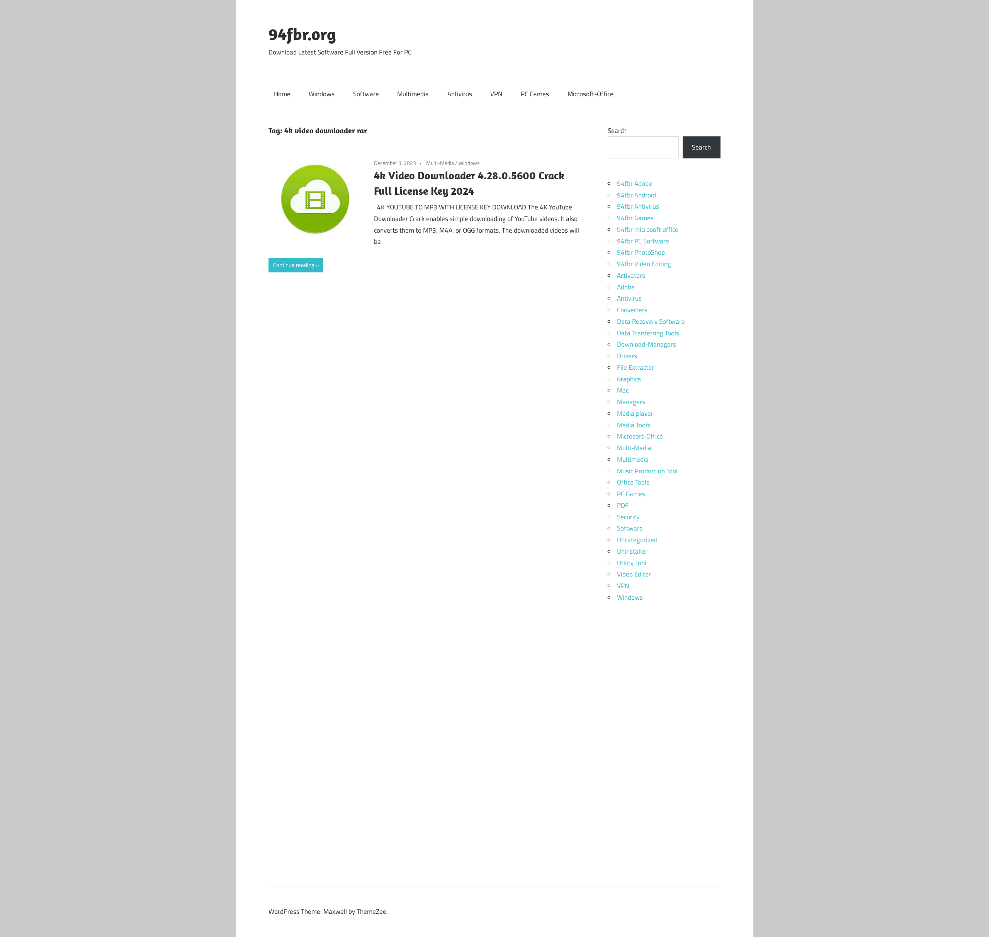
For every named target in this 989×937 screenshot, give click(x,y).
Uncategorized (637, 540)
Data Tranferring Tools (648, 333)
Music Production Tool (647, 471)
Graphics (629, 379)
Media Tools (633, 425)
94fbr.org (302, 34)
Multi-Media (440, 163)
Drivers (627, 356)
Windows (322, 94)
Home (282, 94)
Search (617, 131)
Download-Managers (646, 344)
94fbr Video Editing (644, 264)
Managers (631, 402)
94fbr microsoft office (647, 229)
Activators (631, 275)
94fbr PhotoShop (641, 252)
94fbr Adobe (634, 184)
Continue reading (293, 264)
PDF (623, 505)
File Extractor (635, 367)
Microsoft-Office (590, 94)
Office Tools (633, 482)
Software (366, 94)
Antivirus (459, 94)
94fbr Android (636, 195)
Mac (623, 390)
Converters (632, 310)
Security (628, 517)
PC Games (535, 94)
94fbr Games (635, 218)
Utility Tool (631, 563)
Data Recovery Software (651, 321)
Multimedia (413, 94)
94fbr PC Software (643, 241)
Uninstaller (632, 551)
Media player (635, 413)
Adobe (626, 287)
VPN (496, 94)
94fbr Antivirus (638, 206)
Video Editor (634, 574)
